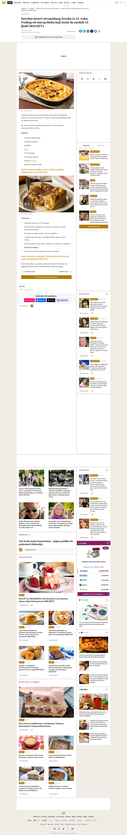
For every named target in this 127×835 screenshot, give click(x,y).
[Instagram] (88, 79)
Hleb (21, 289)
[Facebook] (82, 79)
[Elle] (51, 820)
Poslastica (29, 289)
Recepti (31, 8)
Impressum (43, 824)
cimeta (34, 161)
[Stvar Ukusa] (97, 820)
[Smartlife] (72, 820)
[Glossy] (57, 820)
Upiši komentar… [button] (30, 550)
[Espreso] (44, 820)
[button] (71, 31)
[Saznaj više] (106, 599)
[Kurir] (29, 820)
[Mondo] (37, 820)
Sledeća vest (64, 271)
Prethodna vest (30, 271)
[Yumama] (87, 820)
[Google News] (105, 79)
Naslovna (24, 8)
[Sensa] (79, 820)
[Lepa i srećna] (64, 820)
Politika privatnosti (70, 824)
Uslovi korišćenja (82, 824)
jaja (27, 149)
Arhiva (62, 824)
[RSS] (99, 79)
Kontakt (57, 824)
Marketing (51, 824)
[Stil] (3, 2)
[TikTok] (94, 79)
